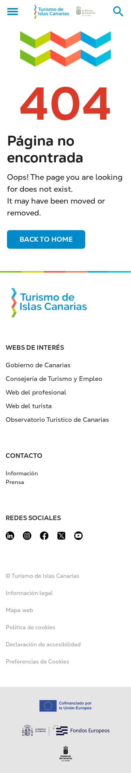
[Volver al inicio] (51, 11)
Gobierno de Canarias (38, 365)
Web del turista (29, 406)
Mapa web (19, 610)
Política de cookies (30, 627)
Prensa (15, 482)
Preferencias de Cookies (37, 661)
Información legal (29, 593)
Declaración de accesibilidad (43, 644)
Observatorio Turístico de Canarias (57, 420)
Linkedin (10, 535)
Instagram (27, 535)
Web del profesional (36, 392)
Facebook (44, 535)
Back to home (46, 239)
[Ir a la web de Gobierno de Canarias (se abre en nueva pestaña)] (86, 11)
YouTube (78, 535)
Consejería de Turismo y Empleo (54, 379)
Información (22, 473)
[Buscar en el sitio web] (118, 12)
